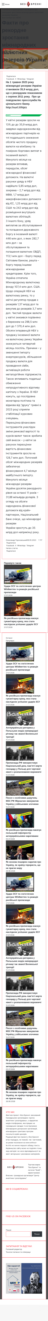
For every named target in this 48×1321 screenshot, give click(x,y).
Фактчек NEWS (15, 18)
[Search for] (13, 5)
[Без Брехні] (30, 4)
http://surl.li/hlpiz (16, 107)
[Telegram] (7, 554)
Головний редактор (14, 1249)
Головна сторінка (10, 9)
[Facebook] (0, 1301)
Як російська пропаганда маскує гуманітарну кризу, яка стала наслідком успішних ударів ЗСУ (21, 621)
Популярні (10, 641)
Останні (9, 638)
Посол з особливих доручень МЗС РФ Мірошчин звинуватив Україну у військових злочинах (22, 801)
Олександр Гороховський (12, 65)
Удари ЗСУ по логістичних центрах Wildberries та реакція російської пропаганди (22, 589)
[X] (6, 554)
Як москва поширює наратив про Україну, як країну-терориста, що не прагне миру (23, 865)
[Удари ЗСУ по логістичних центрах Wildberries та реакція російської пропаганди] (18, 583)
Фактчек (23, 9)
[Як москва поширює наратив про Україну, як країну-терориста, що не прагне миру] (20, 859)
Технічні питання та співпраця (18, 1252)
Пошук (8, 1230)
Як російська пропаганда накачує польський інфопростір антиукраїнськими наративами (23, 833)
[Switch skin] (17, 5)
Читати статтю (12, 548)
